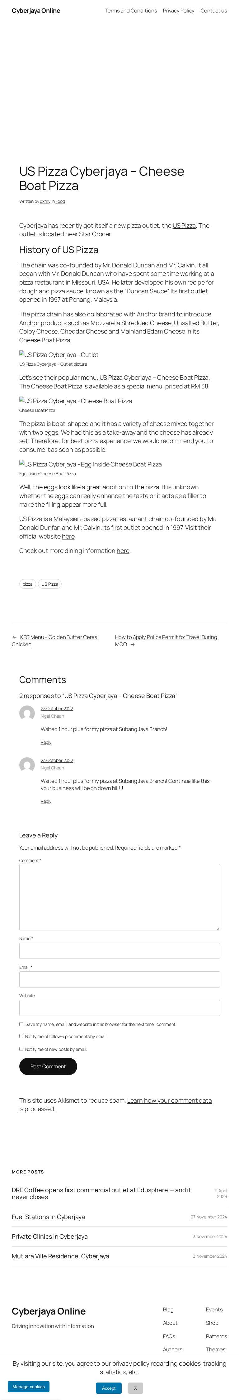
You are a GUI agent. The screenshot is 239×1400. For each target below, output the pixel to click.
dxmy (45, 201)
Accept (108, 1388)
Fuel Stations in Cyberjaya (48, 1216)
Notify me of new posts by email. (56, 1049)
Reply (46, 742)
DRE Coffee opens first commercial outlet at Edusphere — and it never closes (101, 1193)
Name (26, 938)
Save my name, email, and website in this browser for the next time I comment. (101, 1024)
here (68, 536)
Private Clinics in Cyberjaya (49, 1236)
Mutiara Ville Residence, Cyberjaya (60, 1256)
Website (27, 995)
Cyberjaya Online (36, 10)
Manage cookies (28, 1386)
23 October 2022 (57, 708)
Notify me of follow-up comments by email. (66, 1036)
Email (25, 967)
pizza (28, 584)
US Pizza (184, 225)
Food (60, 201)
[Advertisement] (119, 86)
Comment (30, 860)
